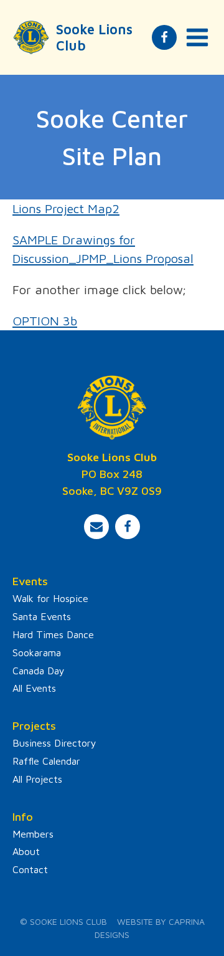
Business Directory (54, 742)
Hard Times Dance (53, 634)
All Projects (37, 779)
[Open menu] (197, 37)
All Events (34, 688)
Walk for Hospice (50, 598)
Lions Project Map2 (65, 208)
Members (33, 833)
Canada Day (38, 670)
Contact (30, 869)
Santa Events (41, 616)
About (26, 851)
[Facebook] (164, 37)
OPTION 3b (44, 320)
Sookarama (36, 652)
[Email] (96, 526)
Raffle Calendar (46, 761)
